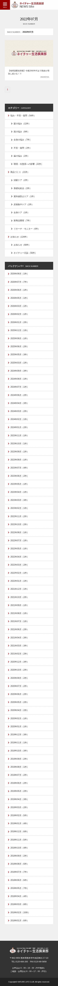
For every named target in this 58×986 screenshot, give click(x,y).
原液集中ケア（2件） (24, 204)
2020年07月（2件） (19, 686)
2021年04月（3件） (19, 637)
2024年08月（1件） (19, 379)
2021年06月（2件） (19, 629)
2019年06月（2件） (19, 783)
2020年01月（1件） (19, 726)
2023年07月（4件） (19, 468)
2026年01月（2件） (19, 322)
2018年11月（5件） (19, 839)
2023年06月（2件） (19, 476)
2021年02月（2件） (19, 654)
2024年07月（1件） (19, 387)
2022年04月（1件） (19, 557)
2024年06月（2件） (19, 395)
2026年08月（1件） (19, 273)
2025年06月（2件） (19, 346)
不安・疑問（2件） (23, 148)
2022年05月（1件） (19, 548)
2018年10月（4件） (19, 848)
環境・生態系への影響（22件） (28, 164)
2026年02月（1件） (19, 314)
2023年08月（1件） (19, 459)
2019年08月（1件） (19, 767)
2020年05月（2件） (19, 702)
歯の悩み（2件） (21, 156)
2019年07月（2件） (19, 775)
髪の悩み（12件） (22, 123)
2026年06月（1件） (19, 290)
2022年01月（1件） (19, 581)
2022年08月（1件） (19, 532)
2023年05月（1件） (19, 484)
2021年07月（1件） (19, 621)
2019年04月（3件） (19, 799)
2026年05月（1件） (19, 298)
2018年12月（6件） (19, 831)
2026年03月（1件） (19, 306)
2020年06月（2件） (19, 694)
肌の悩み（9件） (21, 131)
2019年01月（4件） (19, 823)
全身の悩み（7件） (23, 139)
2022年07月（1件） (19, 540)
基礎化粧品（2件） (23, 188)
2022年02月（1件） (19, 573)
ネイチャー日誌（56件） (25, 253)
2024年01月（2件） (19, 427)
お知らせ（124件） (19, 237)
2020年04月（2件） (19, 710)
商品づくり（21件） (19, 172)
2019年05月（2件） (19, 791)
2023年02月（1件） (19, 508)
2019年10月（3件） (19, 750)
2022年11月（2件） (19, 516)
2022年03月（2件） (19, 565)
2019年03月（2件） (19, 807)
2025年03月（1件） (19, 363)
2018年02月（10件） (20, 912)
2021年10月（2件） (19, 597)
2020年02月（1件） (19, 718)
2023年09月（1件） (19, 451)
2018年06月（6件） (19, 880)
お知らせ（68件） (22, 245)
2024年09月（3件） (19, 371)
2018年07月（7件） (19, 872)
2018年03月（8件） (19, 904)
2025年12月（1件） (19, 330)
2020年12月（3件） (19, 662)
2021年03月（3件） (19, 645)
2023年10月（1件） (19, 443)
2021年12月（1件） (19, 589)
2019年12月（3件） (19, 734)
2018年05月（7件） (19, 888)
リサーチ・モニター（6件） (27, 229)
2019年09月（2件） (19, 759)
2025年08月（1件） (19, 338)
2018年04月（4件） (19, 896)
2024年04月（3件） (19, 403)
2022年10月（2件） (19, 524)
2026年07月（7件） (19, 282)
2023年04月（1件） (19, 492)
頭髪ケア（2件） (21, 180)
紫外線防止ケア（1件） (25, 196)
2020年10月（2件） (19, 670)
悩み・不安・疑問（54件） (23, 115)
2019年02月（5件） (19, 815)
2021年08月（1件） (19, 613)
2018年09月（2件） (19, 856)
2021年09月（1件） (19, 605)
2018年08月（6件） (19, 864)
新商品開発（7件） (23, 220)
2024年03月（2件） (19, 411)
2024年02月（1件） (19, 419)
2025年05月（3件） (19, 354)
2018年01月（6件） (19, 920)
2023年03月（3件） (19, 500)
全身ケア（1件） (21, 212)
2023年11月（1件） (19, 435)
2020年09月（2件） (19, 678)
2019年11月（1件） (19, 742)
